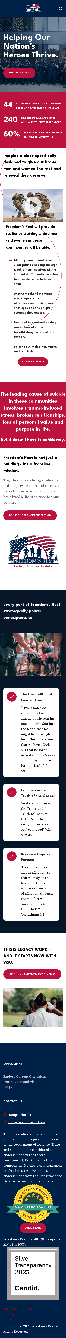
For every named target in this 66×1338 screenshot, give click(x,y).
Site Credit (11, 1319)
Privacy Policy (14, 1314)
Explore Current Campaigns (24, 1076)
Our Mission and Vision (21, 1082)
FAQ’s (7, 1087)
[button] (61, 8)
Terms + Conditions (18, 1309)
